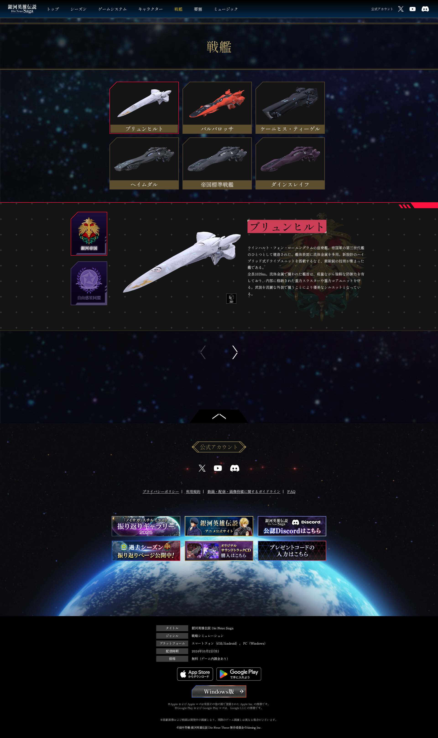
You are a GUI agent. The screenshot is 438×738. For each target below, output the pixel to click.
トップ (53, 9)
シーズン (78, 9)
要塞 (198, 9)
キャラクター (150, 9)
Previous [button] (203, 352)
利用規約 (193, 491)
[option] (240, 267)
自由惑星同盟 (89, 283)
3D (231, 299)
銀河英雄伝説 (22, 9)
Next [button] (235, 352)
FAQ (291, 491)
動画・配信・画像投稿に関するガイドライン (243, 491)
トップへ (219, 416)
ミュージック (226, 9)
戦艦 (178, 9)
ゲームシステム (112, 9)
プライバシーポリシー (161, 491)
